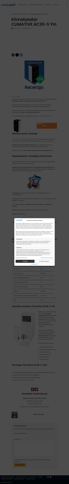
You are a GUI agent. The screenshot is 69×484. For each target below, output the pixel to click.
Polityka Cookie (34, 264)
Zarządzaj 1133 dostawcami (21, 257)
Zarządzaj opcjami (44, 261)
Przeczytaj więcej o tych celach (47, 257)
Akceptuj (25, 261)
